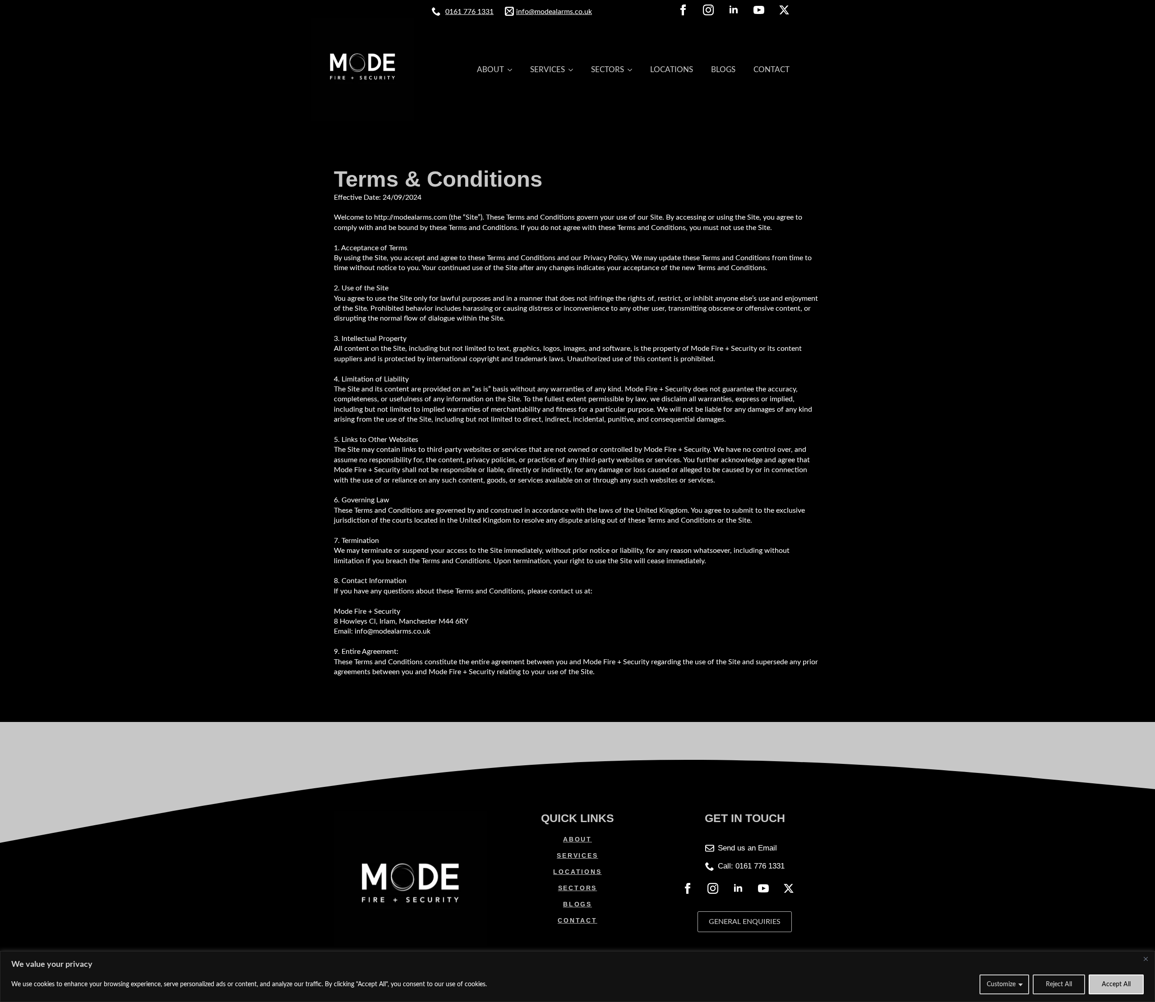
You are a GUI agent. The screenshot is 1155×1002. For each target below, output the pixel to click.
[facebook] (683, 10)
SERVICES (547, 70)
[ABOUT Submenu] (512, 70)
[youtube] (759, 10)
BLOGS (723, 70)
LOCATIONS (671, 70)
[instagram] (708, 10)
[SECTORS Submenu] (632, 70)
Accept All (1116, 984)
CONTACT (771, 70)
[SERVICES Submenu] (573, 70)
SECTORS (607, 70)
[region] (577, 976)
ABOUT (490, 70)
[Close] (1145, 958)
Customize (1001, 984)
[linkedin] (734, 10)
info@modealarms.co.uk (554, 11)
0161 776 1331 (469, 11)
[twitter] (784, 10)
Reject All (1059, 984)
